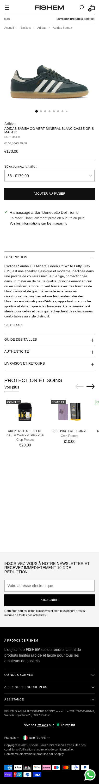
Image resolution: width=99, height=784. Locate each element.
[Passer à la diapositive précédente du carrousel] (79, 387)
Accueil (9, 27)
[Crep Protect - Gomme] (69, 412)
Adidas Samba (62, 27)
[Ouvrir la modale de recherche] (82, 7)
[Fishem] (49, 7)
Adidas (41, 27)
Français (10, 737)
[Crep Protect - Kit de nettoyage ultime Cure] (25, 412)
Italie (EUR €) (37, 737)
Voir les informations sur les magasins (38, 223)
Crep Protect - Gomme (70, 430)
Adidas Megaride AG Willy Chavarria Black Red (49, 543)
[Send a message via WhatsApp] (90, 775)
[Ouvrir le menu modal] (7, 7)
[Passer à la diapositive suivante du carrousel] (91, 386)
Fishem (33, 745)
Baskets (25, 27)
